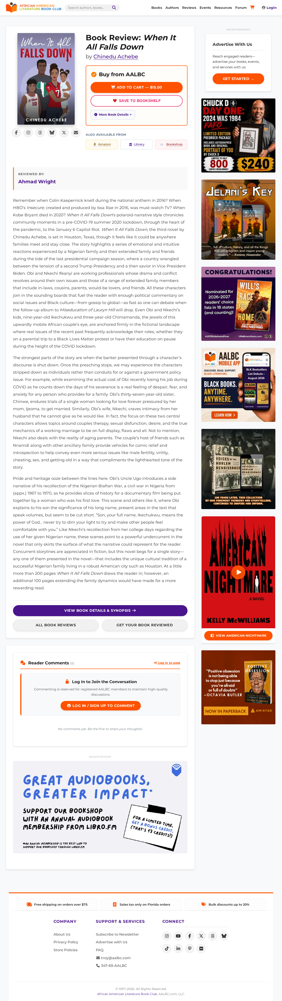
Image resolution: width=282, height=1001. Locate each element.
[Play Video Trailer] (238, 572)
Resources (223, 8)
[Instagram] (166, 936)
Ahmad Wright (37, 181)
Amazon (104, 144)
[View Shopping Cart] (253, 7)
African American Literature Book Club (127, 994)
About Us (62, 934)
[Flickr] (201, 948)
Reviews (189, 8)
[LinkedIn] (178, 948)
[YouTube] (178, 936)
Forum (241, 8)
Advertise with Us (111, 942)
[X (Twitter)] (201, 936)
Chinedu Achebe (115, 56)
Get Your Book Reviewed (145, 625)
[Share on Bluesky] (52, 132)
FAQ (99, 950)
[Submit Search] (113, 8)
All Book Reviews (56, 625)
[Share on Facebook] (16, 132)
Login (271, 8)
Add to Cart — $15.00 (138, 87)
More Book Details (113, 114)
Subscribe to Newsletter (117, 934)
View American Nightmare (241, 636)
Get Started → (238, 79)
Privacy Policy (66, 942)
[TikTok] (166, 948)
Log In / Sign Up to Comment (103, 706)
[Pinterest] (189, 948)
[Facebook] (189, 936)
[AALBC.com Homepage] (33, 7)
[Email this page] (75, 132)
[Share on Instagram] (28, 132)
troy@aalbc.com (115, 958)
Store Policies (66, 950)
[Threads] (212, 936)
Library (139, 144)
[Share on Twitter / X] (64, 132)
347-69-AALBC (113, 966)
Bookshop (174, 144)
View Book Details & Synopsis (98, 610)
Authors (172, 8)
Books (156, 8)
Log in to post (168, 663)
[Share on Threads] (40, 132)
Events (205, 8)
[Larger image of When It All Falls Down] (46, 79)
